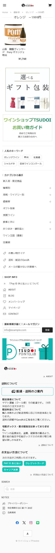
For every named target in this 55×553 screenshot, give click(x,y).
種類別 (6, 188)
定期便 (6, 242)
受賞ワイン (9, 215)
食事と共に (9, 222)
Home (5, 12)
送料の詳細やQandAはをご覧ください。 (26, 419)
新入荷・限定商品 (12, 181)
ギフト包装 (9, 208)
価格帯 (6, 201)
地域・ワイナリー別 (13, 195)
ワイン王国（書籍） (13, 235)
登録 (47, 330)
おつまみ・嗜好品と (13, 229)
